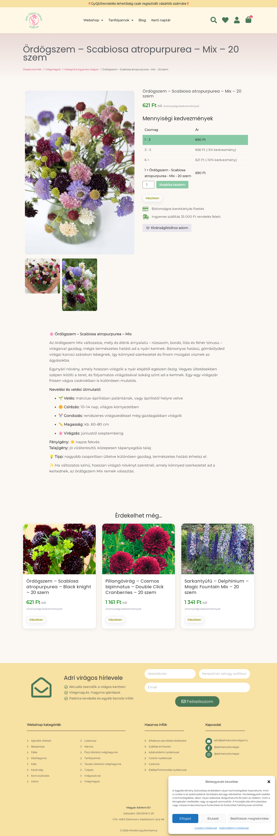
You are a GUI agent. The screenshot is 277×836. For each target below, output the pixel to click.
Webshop (91, 20)
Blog (142, 20)
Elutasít (213, 818)
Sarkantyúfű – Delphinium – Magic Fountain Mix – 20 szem (217, 587)
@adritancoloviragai (226, 746)
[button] (269, 782)
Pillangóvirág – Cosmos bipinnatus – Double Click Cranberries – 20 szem (134, 587)
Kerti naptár (161, 20)
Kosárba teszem (172, 185)
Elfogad (185, 818)
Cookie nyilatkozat (206, 827)
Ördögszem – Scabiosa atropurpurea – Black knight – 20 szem (58, 587)
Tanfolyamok (118, 20)
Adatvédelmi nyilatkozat (234, 827)
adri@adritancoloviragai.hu (231, 740)
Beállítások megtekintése (249, 818)
